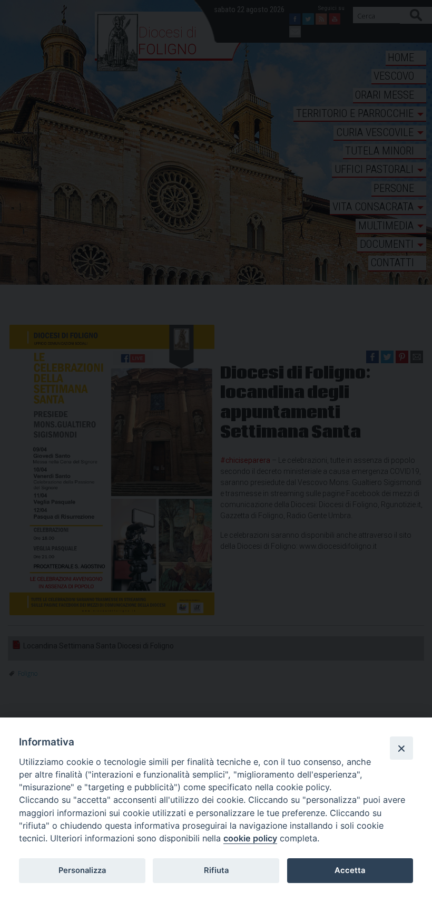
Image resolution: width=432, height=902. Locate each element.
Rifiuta (216, 870)
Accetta (350, 870)
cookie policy (250, 838)
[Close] (401, 748)
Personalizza (82, 870)
